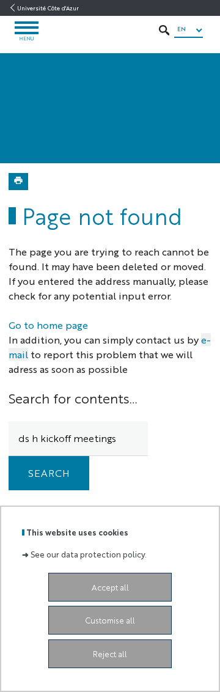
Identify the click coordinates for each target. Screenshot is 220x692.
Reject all (110, 654)
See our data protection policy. (89, 554)
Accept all (110, 587)
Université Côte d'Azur (48, 8)
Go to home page (48, 324)
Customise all (110, 620)
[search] (78, 438)
